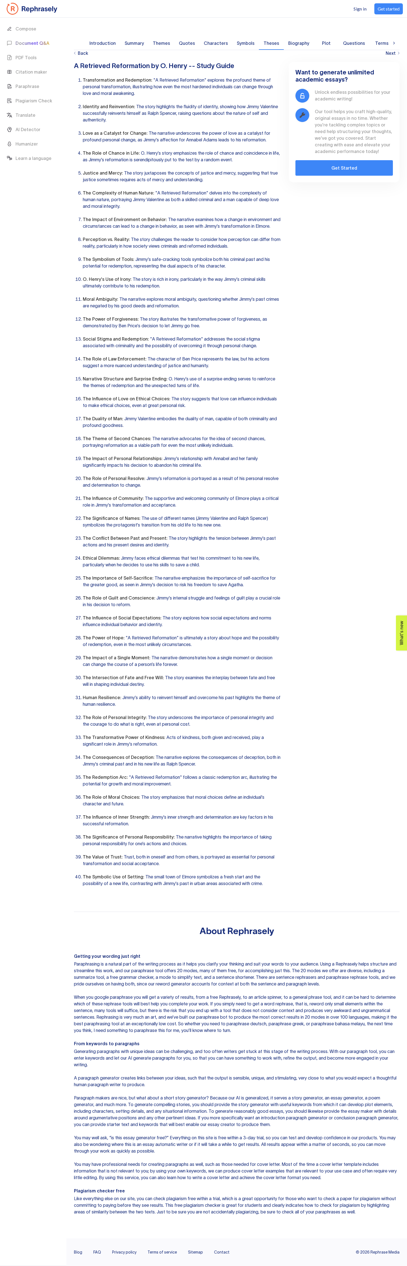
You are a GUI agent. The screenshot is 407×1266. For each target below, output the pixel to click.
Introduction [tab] (102, 43)
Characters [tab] (216, 43)
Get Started (344, 167)
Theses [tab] (271, 43)
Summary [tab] (134, 43)
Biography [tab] (298, 43)
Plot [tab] (326, 43)
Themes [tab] (161, 43)
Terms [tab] (381, 43)
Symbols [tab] (245, 43)
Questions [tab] (354, 43)
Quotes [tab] (187, 43)
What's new (401, 633)
